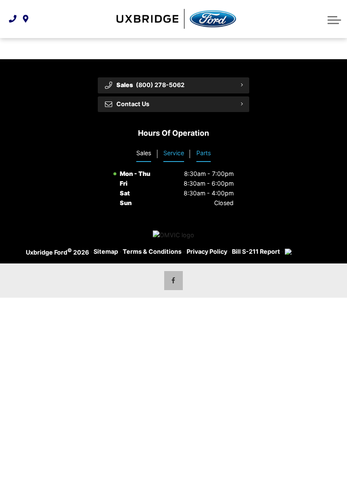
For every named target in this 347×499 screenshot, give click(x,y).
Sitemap (106, 251)
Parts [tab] (203, 152)
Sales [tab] (143, 152)
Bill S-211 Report (256, 251)
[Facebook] (173, 280)
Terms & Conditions (152, 251)
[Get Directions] (25, 19)
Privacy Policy (207, 251)
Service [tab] (173, 152)
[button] (334, 19)
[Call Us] (12, 19)
